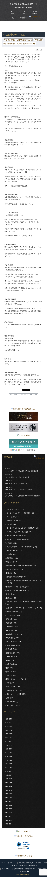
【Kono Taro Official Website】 (24, 7)
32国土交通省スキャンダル (14, 679)
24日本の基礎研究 (11, 645)
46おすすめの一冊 (11, 705)
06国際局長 (8, 573)
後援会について (30, 869)
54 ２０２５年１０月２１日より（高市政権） (20, 528)
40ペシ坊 (8, 683)
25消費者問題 (9, 649)
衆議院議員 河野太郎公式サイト (24, 4)
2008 (6, 786)
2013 (6, 768)
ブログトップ (23, 394)
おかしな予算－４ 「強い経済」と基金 (18, 489)
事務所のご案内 (25, 871)
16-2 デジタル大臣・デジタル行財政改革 (19, 547)
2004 (6, 801)
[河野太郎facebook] (23, 832)
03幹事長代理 (9, 562)
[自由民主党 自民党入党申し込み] (23, 409)
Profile (23, 12)
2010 (6, 779)
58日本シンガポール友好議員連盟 (16, 539)
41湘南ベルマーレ (11, 686)
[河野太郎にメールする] (23, 856)
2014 (6, 764)
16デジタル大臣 (10, 615)
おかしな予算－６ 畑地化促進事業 (17, 477)
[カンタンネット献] (23, 446)
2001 (6, 812)
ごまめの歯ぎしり (10, 26)
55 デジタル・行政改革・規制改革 (16, 532)
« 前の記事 (13, 394)
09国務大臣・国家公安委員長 (15, 587)
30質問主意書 (9, 672)
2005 (6, 798)
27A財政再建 (9, 656)
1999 (6, 820)
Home (12, 12)
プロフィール (12, 863)
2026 (6, 719)
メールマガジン (6, 869)
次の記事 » (33, 394)
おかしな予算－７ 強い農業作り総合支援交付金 (21, 471)
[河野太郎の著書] (23, 436)
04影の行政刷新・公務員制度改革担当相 (18, 40)
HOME (4, 24)
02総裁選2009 (9, 558)
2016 (6, 756)
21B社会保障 (9, 630)
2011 (6, 775)
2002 (6, 809)
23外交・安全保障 (11, 642)
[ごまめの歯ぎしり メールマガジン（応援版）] (23, 417)
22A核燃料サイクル (11, 634)
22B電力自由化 (10, 638)
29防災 (7, 668)
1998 (6, 824)
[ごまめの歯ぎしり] (39, 463)
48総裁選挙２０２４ (12, 550)
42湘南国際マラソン (12, 690)
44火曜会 (8, 698)
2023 (6, 730)
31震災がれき (9, 675)
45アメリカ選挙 (10, 701)
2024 (6, 726)
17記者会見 (8, 619)
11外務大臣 (8, 594)
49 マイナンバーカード (13, 509)
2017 (6, 753)
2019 (6, 745)
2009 (6, 782)
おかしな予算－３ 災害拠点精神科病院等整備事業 (22, 496)
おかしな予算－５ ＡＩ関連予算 (16, 483)
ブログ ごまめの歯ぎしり (26, 863)
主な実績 (38, 863)
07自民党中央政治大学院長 (14, 577)
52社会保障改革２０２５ (13, 520)
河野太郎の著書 (18, 869)
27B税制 (7, 660)
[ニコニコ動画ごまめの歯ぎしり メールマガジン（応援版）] (23, 428)
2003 (6, 805)
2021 (6, 738)
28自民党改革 (9, 664)
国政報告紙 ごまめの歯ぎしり (28, 865)
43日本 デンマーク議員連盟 (15, 694)
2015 (6, 760)
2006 (6, 794)
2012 (6, 771)
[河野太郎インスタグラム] (23, 836)
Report (23, 17)
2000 (6, 816)
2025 (6, 723)
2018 (6, 749)
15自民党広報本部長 (12, 611)
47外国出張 (8, 543)
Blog (12, 17)
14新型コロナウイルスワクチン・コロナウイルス (21, 608)
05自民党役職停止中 (12, 569)
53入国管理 (8, 524)
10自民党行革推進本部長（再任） (16, 590)
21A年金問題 (9, 627)
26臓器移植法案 (10, 653)
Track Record (34, 12)
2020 (6, 741)
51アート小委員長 (11, 517)
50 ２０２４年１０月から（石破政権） (18, 513)
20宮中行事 (8, 623)
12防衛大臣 (8, 598)
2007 (6, 790)
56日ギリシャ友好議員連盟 (14, 535)
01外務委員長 (9, 554)
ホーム (3, 863)
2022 (6, 734)
